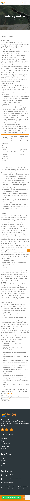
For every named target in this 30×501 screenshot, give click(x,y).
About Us (4, 438)
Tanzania (3, 463)
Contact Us (4, 449)
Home (9, 20)
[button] (11, 497)
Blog (2, 441)
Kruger (3, 458)
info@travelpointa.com (11, 475)
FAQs (9, 399)
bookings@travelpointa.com (12, 479)
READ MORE (11, 393)
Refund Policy (5, 443)
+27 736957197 (8, 482)
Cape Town (4, 466)
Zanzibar (3, 460)
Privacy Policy (5, 446)
